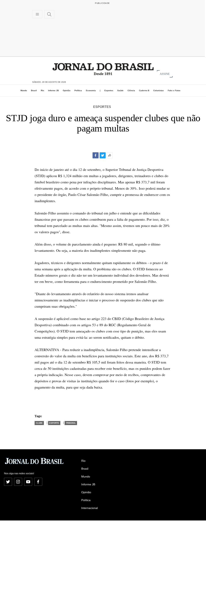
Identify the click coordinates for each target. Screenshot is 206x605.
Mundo (24, 90)
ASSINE (165, 73)
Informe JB (53, 90)
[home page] (103, 66)
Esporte (54, 423)
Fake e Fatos (174, 90)
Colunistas (158, 90)
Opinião (66, 90)
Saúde (120, 90)
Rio (42, 90)
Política (78, 90)
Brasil (34, 90)
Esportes (108, 90)
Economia (91, 90)
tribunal (71, 423)
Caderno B (144, 90)
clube (39, 423)
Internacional (89, 508)
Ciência (131, 90)
